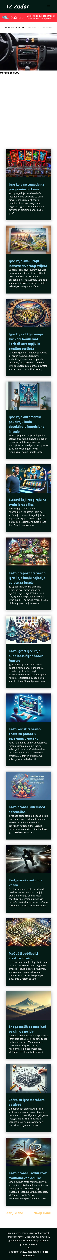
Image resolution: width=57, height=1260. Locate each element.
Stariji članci (15, 1213)
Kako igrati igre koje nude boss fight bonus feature (26, 656)
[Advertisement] (28, 106)
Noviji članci (42, 1213)
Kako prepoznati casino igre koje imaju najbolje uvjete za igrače (27, 578)
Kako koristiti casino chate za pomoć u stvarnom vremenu (25, 734)
